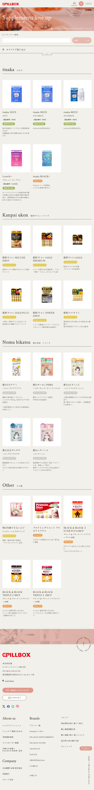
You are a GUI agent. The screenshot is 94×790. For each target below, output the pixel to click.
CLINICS (34, 766)
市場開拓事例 (7, 737)
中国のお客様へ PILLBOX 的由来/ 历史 (12, 749)
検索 (76, 40)
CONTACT (16, 698)
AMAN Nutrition (37, 760)
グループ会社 (7, 779)
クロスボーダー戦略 (10, 743)
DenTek (33, 754)
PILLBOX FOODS (38, 743)
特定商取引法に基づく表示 (72, 723)
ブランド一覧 (35, 725)
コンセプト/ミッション (11, 725)
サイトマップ (66, 746)
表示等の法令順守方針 (70, 740)
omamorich (35, 748)
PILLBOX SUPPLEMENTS (73, 29)
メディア (64, 717)
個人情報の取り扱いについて (73, 735)
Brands (57, 29)
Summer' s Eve (36, 731)
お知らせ (33, 775)
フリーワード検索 (11, 34)
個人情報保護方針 (68, 729)
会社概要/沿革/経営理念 (12, 768)
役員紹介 (6, 774)
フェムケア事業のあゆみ (12, 731)
